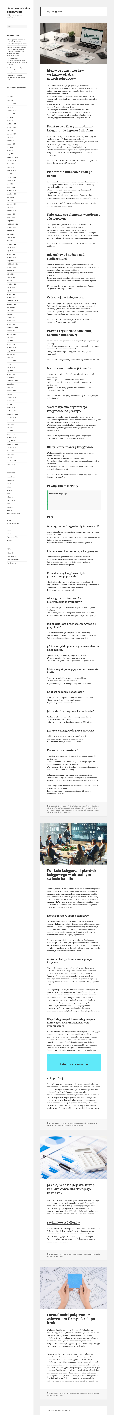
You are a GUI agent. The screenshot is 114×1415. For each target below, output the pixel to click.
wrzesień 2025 (11, 127)
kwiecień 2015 (11, 461)
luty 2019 (10, 341)
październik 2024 (12, 157)
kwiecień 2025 (11, 141)
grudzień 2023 (11, 191)
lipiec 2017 (10, 387)
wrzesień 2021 (11, 267)
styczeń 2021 (11, 294)
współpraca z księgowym (62, 812)
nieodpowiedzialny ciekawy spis (18, 10)
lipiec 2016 (10, 424)
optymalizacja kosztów (54, 810)
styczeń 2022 (11, 254)
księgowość (79, 808)
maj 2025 (10, 137)
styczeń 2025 (11, 151)
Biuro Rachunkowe (75, 806)
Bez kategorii (11, 480)
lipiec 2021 (10, 274)
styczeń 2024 (11, 187)
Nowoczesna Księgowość (62, 1125)
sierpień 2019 (11, 331)
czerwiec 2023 (11, 204)
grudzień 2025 (11, 124)
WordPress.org (11, 563)
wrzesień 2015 (11, 448)
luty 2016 (10, 431)
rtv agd (9, 520)
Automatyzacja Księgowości (78, 1123)
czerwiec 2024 (11, 171)
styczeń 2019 (11, 344)
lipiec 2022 (10, 234)
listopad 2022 (11, 221)
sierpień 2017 (11, 384)
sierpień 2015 (11, 451)
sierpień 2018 (11, 354)
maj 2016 (10, 427)
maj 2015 (10, 458)
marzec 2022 (11, 247)
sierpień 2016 (11, 421)
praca (8, 504)
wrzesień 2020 (11, 304)
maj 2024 (10, 174)
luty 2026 (10, 117)
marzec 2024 (11, 181)
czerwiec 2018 (11, 361)
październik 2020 (12, 301)
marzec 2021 (11, 287)
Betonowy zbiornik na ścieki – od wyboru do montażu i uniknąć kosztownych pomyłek (16, 42)
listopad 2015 (11, 441)
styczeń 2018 (11, 374)
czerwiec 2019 (11, 334)
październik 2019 (12, 327)
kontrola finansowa (70, 808)
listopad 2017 (11, 377)
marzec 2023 (11, 214)
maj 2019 (10, 337)
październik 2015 (12, 444)
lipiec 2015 (10, 454)
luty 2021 (10, 291)
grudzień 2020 (11, 297)
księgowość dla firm (90, 808)
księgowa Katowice (74, 1064)
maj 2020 (10, 314)
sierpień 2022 (11, 231)
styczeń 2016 (11, 434)
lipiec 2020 (10, 311)
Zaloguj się (10, 553)
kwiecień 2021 (11, 284)
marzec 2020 (11, 321)
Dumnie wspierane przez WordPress (58, 1411)
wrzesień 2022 (11, 227)
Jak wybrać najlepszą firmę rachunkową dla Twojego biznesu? (71, 1189)
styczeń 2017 (11, 407)
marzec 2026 (11, 114)
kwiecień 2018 (11, 364)
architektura (11, 477)
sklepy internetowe (13, 524)
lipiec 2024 (10, 167)
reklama (9, 510)
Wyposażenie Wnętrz (13, 537)
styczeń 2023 (11, 217)
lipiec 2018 (10, 357)
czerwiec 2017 (11, 391)
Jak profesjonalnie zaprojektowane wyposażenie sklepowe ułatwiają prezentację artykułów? (17, 61)
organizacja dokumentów (69, 810)
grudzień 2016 (11, 411)
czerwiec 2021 (11, 277)
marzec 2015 (11, 464)
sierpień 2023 (11, 197)
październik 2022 (12, 224)
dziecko (9, 487)
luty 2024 (10, 184)
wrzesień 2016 (11, 417)
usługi (9, 534)
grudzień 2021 (11, 257)
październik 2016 (12, 414)
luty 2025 (10, 147)
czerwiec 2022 (11, 237)
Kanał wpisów (11, 556)
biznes (9, 484)
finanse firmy (59, 808)
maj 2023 (10, 207)
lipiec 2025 (10, 131)
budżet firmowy (86, 806)
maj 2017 (10, 394)
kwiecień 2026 (11, 111)
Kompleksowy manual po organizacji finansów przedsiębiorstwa (15, 70)
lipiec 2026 (10, 101)
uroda (9, 530)
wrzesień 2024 (11, 161)
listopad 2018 (11, 351)
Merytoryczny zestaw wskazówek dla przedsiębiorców (65, 74)
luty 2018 (10, 371)
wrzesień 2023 (11, 194)
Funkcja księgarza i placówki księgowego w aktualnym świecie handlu (72, 874)
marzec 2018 (11, 367)
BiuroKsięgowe (92, 1123)
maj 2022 (10, 241)
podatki (61, 1256)
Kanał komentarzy (12, 560)
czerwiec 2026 (11, 104)
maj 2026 (10, 107)
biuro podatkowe (74, 1254)
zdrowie (9, 540)
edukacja (9, 490)
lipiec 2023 (10, 201)
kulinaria (10, 497)
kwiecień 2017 (11, 397)
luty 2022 (10, 251)
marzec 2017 (11, 401)
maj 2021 (10, 281)
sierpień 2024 (11, 164)
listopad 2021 (11, 261)
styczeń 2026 (11, 121)
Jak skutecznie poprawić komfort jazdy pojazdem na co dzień (16, 77)
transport (10, 527)
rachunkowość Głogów (63, 1222)
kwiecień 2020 (11, 317)
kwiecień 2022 (11, 244)
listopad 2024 (11, 154)
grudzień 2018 (11, 347)
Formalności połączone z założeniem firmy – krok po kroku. (71, 1318)
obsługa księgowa (52, 1256)
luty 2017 (10, 404)
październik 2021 (12, 264)
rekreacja (10, 517)
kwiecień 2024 (11, 177)
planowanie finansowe (85, 810)
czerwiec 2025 (11, 134)
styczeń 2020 (11, 324)
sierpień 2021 (11, 271)
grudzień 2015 (11, 437)
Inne (8, 494)
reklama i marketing (13, 514)
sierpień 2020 (11, 307)
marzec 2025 (11, 144)
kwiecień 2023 (11, 211)
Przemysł (9, 507)
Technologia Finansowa (78, 1125)
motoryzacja (11, 500)
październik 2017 (12, 381)
